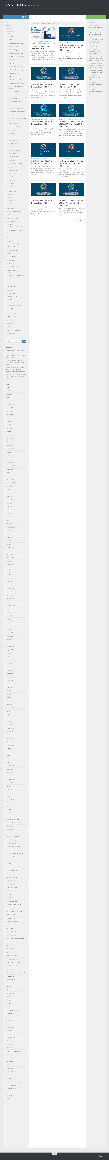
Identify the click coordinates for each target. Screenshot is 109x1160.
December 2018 (10, 554)
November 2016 (10, 639)
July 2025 (9, 418)
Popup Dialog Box (12, 287)
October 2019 (10, 523)
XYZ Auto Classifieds (12, 191)
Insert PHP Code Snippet (13, 260)
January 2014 (10, 731)
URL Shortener (13, 308)
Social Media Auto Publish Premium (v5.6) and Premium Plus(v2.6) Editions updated (71, 203)
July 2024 (9, 455)
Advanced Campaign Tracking (17, 275)
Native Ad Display (14, 98)
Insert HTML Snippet (13, 257)
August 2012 (10, 782)
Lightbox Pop (11, 263)
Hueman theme (23, 1156)
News (32, 41)
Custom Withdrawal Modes (16, 66)
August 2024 (10, 452)
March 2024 (9, 459)
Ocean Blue (12, 183)
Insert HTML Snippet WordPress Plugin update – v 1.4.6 (95, 77)
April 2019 (9, 544)
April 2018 (9, 581)
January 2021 (10, 500)
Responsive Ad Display (15, 126)
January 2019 (10, 551)
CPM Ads (12, 63)
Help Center (27, 13)
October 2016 (10, 643)
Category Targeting (14, 46)
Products (9, 237)
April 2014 (9, 721)
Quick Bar (10, 290)
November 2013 (10, 738)
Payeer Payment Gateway (16, 105)
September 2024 (11, 448)
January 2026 (10, 408)
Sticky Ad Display (14, 143)
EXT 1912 (12, 180)
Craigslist (12, 203)
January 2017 (10, 632)
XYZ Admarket (11, 31)
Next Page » (80, 221)
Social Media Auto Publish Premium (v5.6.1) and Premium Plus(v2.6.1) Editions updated (71, 163)
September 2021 (11, 482)
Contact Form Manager (13, 243)
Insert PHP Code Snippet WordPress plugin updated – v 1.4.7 (96, 84)
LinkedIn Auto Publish (13, 267)
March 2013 (9, 762)
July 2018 (9, 571)
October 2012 (10, 776)
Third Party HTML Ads (15, 156)
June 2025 (9, 421)
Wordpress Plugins (11, 241)
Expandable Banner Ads (15, 80)
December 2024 (10, 438)
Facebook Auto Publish (13, 250)
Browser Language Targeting (17, 43)
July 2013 (9, 752)
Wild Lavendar (13, 186)
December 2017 (10, 595)
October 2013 (10, 742)
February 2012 (10, 799)
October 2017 (10, 602)
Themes (11, 167)
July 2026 (9, 390)
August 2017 (10, 609)
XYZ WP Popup (11, 333)
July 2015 (9, 684)
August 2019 (10, 530)
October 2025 (10, 414)
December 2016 (10, 636)
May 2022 (9, 472)
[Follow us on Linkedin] (25, 17)
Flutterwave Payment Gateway (17, 83)
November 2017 (10, 598)
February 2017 (10, 629)
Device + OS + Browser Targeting (17, 70)
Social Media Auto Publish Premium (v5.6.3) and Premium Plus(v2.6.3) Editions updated (71, 47)
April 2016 (9, 663)
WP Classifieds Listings (13, 320)
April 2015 (9, 694)
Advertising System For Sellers (17, 226)
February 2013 (10, 765)
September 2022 (11, 465)
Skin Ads (12, 133)
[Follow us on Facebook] (23, 17)
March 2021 (9, 496)
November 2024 (10, 442)
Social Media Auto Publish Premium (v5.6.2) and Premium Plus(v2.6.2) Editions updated (71, 124)
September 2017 (11, 605)
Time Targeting (13, 160)
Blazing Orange (13, 170)
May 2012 (9, 793)
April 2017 (9, 622)
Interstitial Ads (13, 95)
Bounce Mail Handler (15, 278)
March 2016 (9, 667)
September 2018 (11, 564)
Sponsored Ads (13, 140)
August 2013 (10, 748)
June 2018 (9, 575)
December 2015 (10, 673)
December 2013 (10, 735)
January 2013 (10, 769)
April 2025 (9, 428)
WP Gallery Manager (12, 327)
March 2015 (9, 697)
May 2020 (9, 503)
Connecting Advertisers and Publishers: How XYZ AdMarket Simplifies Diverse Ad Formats (15, 362)
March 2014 (9, 724)
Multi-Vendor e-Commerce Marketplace (16, 938)
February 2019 (10, 547)
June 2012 (9, 789)
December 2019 (10, 517)
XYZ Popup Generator (13, 218)
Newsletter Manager (13, 270)
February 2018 (10, 588)
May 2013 (9, 755)
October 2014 (10, 704)
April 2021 (9, 493)
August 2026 (10, 387)
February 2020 (10, 510)
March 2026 (9, 401)
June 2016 (9, 656)
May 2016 (9, 660)
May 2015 (9, 690)
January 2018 (10, 592)
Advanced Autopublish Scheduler (17, 302)
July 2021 (9, 489)
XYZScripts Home (9, 13)
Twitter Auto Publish (12, 317)
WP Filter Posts (11, 323)
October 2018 (10, 561)
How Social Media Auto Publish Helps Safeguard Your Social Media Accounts (95, 27)
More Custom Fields (15, 282)
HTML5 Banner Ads (14, 91)
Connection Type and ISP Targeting (18, 56)
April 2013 (9, 759)
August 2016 (10, 650)
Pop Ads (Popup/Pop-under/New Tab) (16, 972)
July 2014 (9, 711)
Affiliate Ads (13, 40)
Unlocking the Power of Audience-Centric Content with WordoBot (96, 34)
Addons (11, 34)
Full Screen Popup (12, 253)
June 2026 (9, 394)
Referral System (14, 123)
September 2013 (11, 745)
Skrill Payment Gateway (15, 136)
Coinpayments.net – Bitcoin (16, 53)
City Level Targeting (14, 50)
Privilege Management (15, 305)
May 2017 (9, 619)
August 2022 (10, 469)
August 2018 (10, 568)
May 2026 (9, 397)
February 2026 (10, 404)
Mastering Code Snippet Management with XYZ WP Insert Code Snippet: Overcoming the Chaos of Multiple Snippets (16, 369)
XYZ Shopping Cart (12, 221)
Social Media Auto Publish (41, 41)
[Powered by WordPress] (11, 1156)
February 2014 (10, 728)
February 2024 (10, 462)
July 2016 (9, 653)
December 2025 (10, 411)
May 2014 (9, 718)
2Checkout (12, 36)
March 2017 (9, 626)
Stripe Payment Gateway (16, 146)
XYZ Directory (11, 208)
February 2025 (10, 435)
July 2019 (9, 534)
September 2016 (11, 646)
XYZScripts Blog (16, 5)
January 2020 (10, 513)
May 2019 (9, 540)
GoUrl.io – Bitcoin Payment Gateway (15, 911)
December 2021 (10, 479)
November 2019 (10, 520)
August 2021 (10, 486)
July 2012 (9, 786)
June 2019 (9, 537)
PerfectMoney (13, 115)
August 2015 (10, 680)
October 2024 (10, 445)
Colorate (12, 200)
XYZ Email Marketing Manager (15, 211)
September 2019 (11, 527)
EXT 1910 (12, 173)
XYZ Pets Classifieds (12, 215)
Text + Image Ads (14, 153)
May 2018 (9, 578)
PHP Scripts (9, 28)
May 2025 (9, 425)
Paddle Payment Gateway (16, 101)
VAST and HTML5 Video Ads (16, 163)
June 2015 (9, 687)
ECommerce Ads (14, 73)
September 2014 (11, 707)
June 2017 (9, 615)
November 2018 (10, 557)
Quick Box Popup (12, 293)
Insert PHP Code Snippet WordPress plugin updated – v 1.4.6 (96, 91)
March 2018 (9, 585)
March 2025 (9, 431)
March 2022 (9, 476)
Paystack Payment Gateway (16, 108)
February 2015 (10, 701)
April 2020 (9, 506)
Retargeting (13, 130)
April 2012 (9, 796)
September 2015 (11, 677)
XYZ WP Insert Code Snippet (14, 330)
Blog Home (19, 13)
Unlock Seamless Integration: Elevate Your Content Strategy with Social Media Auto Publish (43, 46)
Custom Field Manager (13, 247)
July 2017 (9, 612)
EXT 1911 (12, 176)
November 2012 (10, 772)
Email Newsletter (14, 76)
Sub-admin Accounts (15, 150)
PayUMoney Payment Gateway (17, 111)
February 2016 (10, 670)
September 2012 (11, 779)
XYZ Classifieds (11, 195)
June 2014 (9, 714)
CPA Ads (12, 60)
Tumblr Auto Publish (12, 313)
